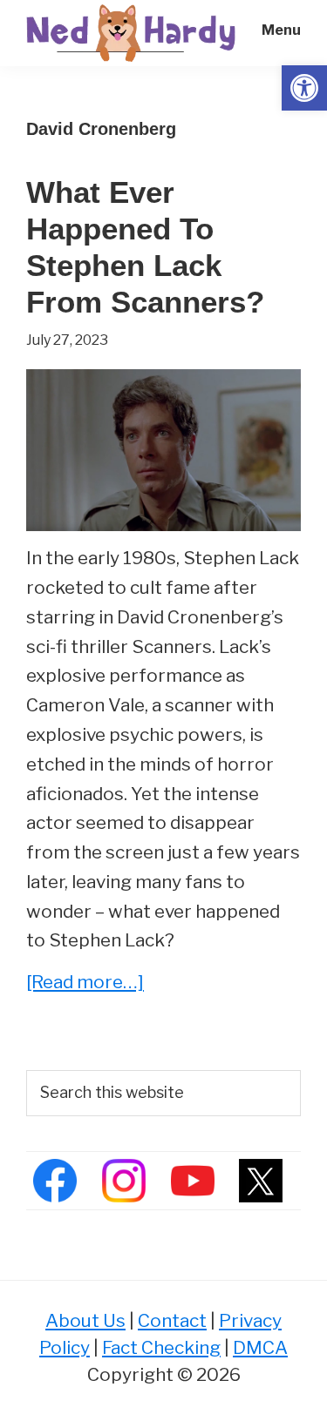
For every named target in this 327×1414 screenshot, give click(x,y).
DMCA (260, 1347)
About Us (85, 1320)
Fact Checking (161, 1347)
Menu (281, 30)
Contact (172, 1320)
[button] (304, 88)
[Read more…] (85, 983)
